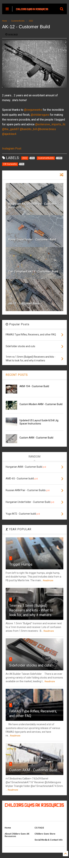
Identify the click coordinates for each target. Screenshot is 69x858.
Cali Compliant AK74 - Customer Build (33, 271)
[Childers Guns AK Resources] (32, 9)
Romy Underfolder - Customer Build (32, 239)
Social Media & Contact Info (48, 840)
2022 (31, 21)
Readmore (48, 580)
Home (4, 21)
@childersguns (40, 114)
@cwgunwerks (33, 109)
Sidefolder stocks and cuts (30, 665)
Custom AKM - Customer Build (36, 437)
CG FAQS (39, 828)
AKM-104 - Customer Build (34, 386)
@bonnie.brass (47, 129)
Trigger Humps (20, 564)
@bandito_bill (28, 129)
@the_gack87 (10, 129)
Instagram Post (11, 148)
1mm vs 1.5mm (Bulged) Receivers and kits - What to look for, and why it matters (31, 610)
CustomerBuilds (18, 21)
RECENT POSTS (17, 374)
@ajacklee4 (9, 134)
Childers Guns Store (44, 834)
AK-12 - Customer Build (23, 303)
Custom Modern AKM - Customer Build (40, 404)
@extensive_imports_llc (50, 124)
